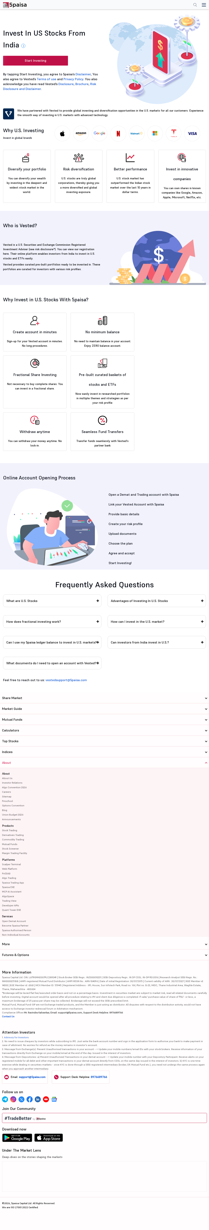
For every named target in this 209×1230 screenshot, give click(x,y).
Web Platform (9, 868)
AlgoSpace (8, 896)
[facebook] (30, 1099)
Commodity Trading (13, 839)
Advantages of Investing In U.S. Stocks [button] (139, 601)
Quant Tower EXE (11, 909)
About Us (7, 778)
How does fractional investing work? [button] (33, 621)
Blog (4, 810)
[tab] (52, 601)
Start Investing (35, 60)
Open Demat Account (14, 921)
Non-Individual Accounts (16, 934)
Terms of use (46, 79)
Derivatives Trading (13, 834)
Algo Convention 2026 (14, 787)
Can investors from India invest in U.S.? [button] (140, 642)
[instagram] (13, 1099)
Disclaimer (83, 74)
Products (8, 826)
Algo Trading (9, 877)
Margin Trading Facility (14, 853)
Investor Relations (12, 782)
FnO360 (6, 873)
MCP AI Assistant (11, 891)
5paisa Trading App (13, 882)
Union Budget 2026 (12, 814)
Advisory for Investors (16, 1037)
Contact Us (8, 1016)
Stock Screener (10, 848)
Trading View (9, 900)
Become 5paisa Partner (15, 925)
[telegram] (5, 1099)
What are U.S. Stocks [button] (21, 601)
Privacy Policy (73, 79)
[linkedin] (38, 1099)
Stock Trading (9, 830)
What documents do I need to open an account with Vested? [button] (51, 663)
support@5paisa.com (32, 1077)
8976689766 (99, 1077)
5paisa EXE (8, 887)
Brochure (82, 84)
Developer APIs (10, 905)
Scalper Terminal (11, 864)
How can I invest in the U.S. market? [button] (138, 621)
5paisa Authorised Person (16, 930)
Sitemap (6, 796)
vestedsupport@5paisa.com (66, 680)
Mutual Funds (9, 844)
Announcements (11, 819)
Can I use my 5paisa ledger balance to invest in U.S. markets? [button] (51, 642)
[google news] (54, 1099)
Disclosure (66, 84)
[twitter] (21, 1099)
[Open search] (195, 5)
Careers (6, 791)
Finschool (7, 800)
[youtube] (46, 1099)
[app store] (48, 1139)
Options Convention (13, 805)
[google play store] (17, 1139)
